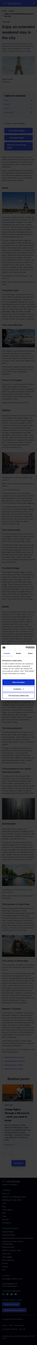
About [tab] (30, 653)
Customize (17, 689)
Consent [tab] (7, 653)
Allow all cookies (18, 682)
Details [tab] (18, 653)
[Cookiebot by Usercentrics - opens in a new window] (26, 647)
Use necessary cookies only (18, 695)
